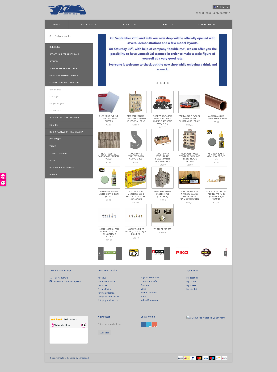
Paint (52, 160)
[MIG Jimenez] (134, 253)
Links (143, 288)
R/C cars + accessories (62, 167)
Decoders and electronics (64, 75)
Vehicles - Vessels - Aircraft (64, 117)
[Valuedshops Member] (205, 318)
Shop (143, 296)
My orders (191, 281)
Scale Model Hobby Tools (63, 68)
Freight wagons (57, 103)
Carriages (54, 96)
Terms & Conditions (107, 281)
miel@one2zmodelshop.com (67, 281)
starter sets (55, 110)
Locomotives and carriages (65, 82)
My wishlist (191, 289)
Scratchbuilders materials (64, 54)
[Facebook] (143, 324)
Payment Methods (107, 292)
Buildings (55, 46)
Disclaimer (103, 285)
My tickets (191, 285)
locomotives (55, 89)
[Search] (50, 36)
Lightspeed (84, 358)
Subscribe (104, 332)
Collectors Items (59, 153)
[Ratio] (206, 253)
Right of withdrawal (150, 277)
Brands (54, 174)
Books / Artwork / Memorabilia (66, 131)
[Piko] (182, 253)
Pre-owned (55, 138)
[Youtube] (154, 324)
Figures (54, 124)
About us (168, 24)
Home (56, 24)
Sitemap (145, 285)
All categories (130, 24)
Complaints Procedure (108, 296)
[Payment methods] (180, 357)
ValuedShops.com (149, 300)
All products (88, 24)
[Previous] (99, 253)
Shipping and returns (108, 300)
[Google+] (148, 324)
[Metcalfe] (110, 253)
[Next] (225, 253)
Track (53, 146)
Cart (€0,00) (205, 13)
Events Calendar (149, 292)
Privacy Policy (104, 289)
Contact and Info (207, 24)
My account (222, 13)
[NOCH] (158, 253)
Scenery (54, 61)
